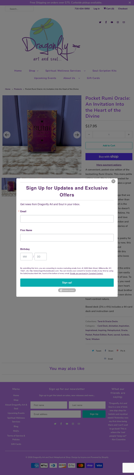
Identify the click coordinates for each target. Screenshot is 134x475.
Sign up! (67, 282)
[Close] (113, 181)
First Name (26, 230)
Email (23, 211)
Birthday (25, 249)
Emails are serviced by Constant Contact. (86, 273)
